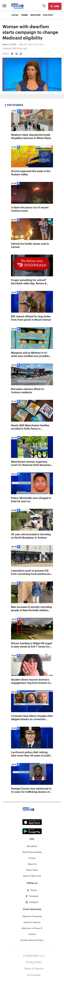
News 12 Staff (9, 45)
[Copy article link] (21, 54)
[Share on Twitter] (16, 54)
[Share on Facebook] (12, 54)
